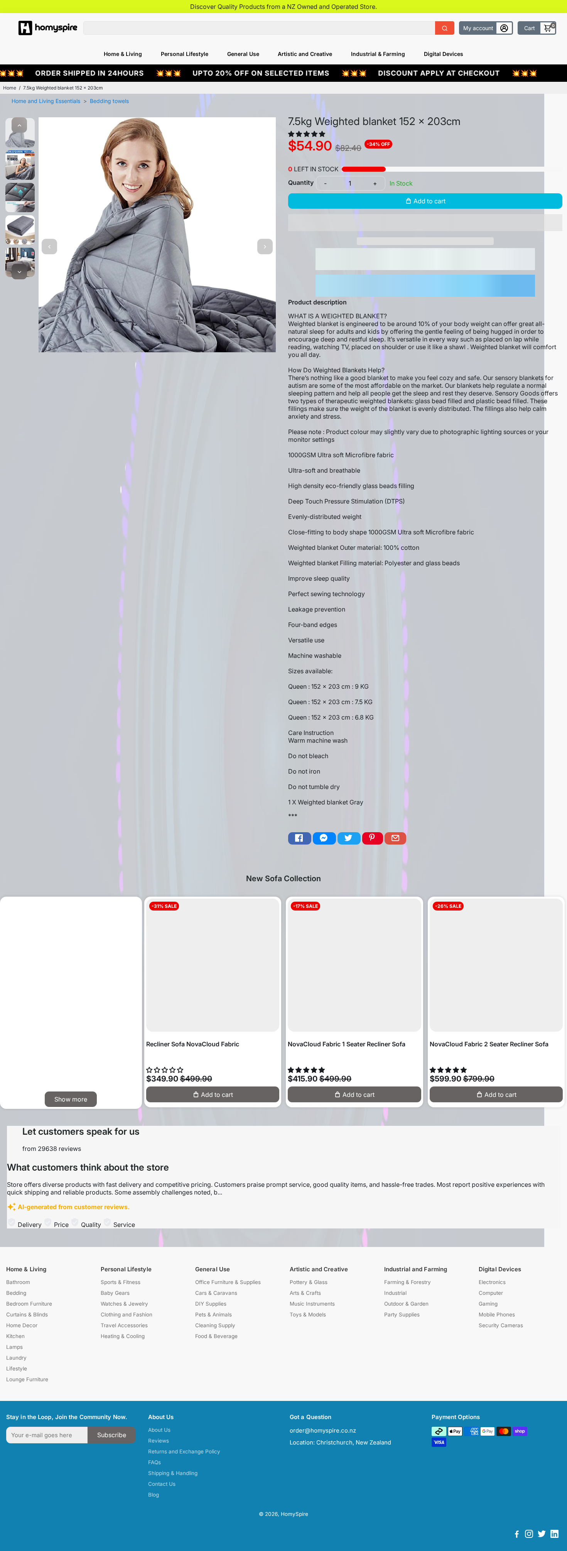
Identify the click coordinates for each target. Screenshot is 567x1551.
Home (9, 88)
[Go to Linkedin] (554, 1535)
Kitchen (15, 1336)
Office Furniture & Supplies (228, 1282)
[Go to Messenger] (324, 838)
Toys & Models (308, 1314)
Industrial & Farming (378, 54)
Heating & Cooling (123, 1336)
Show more (70, 1099)
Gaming (488, 1304)
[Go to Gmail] (395, 838)
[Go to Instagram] (529, 1535)
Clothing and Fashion (126, 1314)
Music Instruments (312, 1304)
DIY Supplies (210, 1304)
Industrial (395, 1293)
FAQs (154, 1462)
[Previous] (19, 125)
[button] (307, 134)
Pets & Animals (213, 1314)
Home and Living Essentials (46, 101)
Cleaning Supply (215, 1325)
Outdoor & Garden (406, 1304)
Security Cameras (501, 1325)
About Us (159, 1430)
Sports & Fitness (120, 1282)
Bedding (16, 1293)
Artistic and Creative (305, 54)
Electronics (492, 1282)
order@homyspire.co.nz (323, 1430)
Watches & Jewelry (124, 1304)
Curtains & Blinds (27, 1314)
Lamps (14, 1347)
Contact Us (162, 1484)
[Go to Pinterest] (372, 838)
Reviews (158, 1441)
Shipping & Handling (172, 1473)
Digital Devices (443, 54)
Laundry (16, 1358)
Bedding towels (109, 101)
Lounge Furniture (27, 1379)
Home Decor (21, 1325)
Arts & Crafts (305, 1293)
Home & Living (123, 54)
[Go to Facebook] (299, 838)
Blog (153, 1495)
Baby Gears (115, 1293)
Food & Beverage (216, 1336)
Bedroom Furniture (29, 1304)
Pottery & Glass (308, 1282)
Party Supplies (402, 1314)
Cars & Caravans (216, 1293)
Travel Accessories (124, 1325)
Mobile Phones (497, 1314)
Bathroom (18, 1282)
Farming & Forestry (407, 1282)
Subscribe (111, 1435)
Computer (491, 1293)
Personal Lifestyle (184, 54)
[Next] (19, 271)
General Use (243, 54)
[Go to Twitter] (349, 838)
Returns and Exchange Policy (184, 1451)
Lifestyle (16, 1368)
